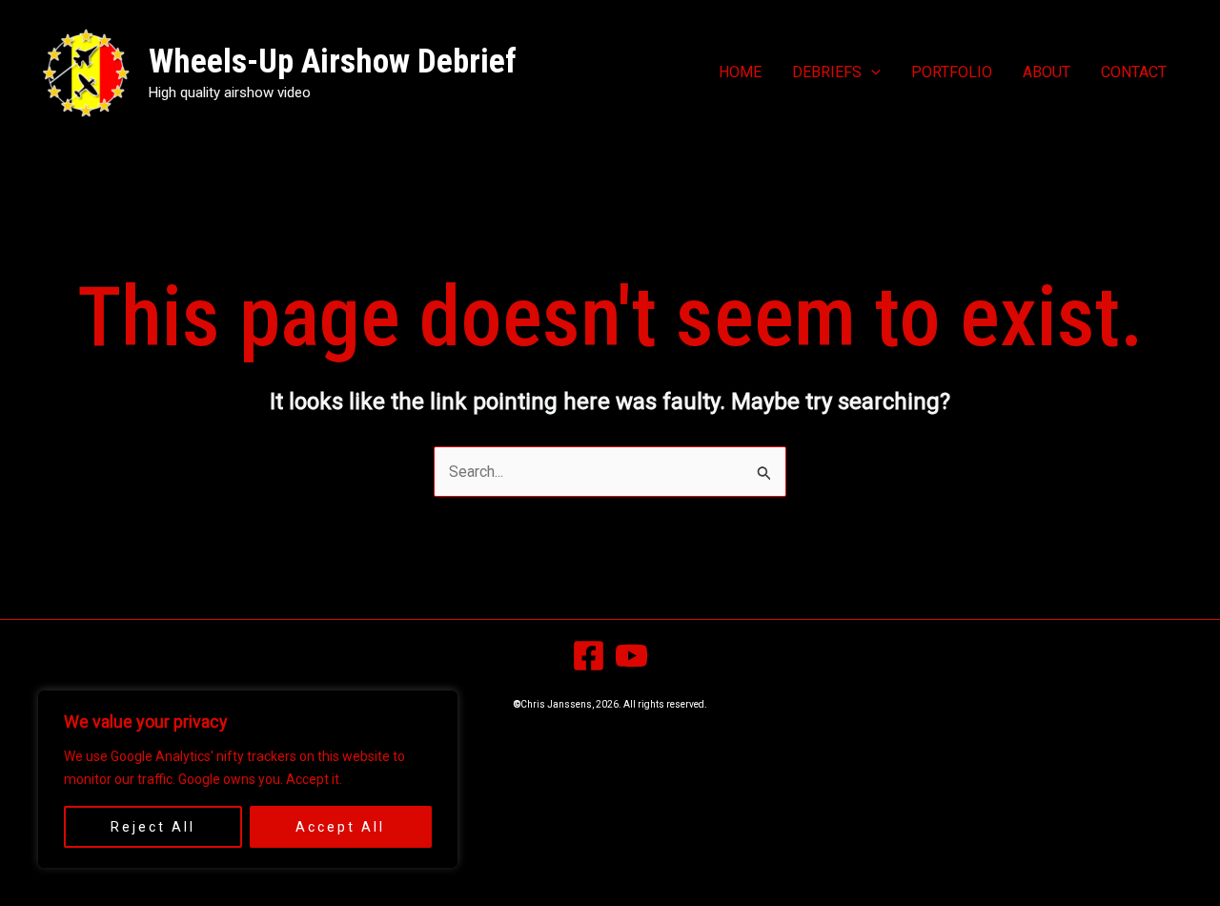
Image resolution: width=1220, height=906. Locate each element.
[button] (871, 72)
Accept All (340, 826)
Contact (1134, 72)
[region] (248, 779)
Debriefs (827, 72)
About (1046, 72)
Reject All (153, 826)
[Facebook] (588, 655)
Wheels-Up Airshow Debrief (333, 61)
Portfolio (951, 72)
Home (740, 72)
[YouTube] (631, 655)
